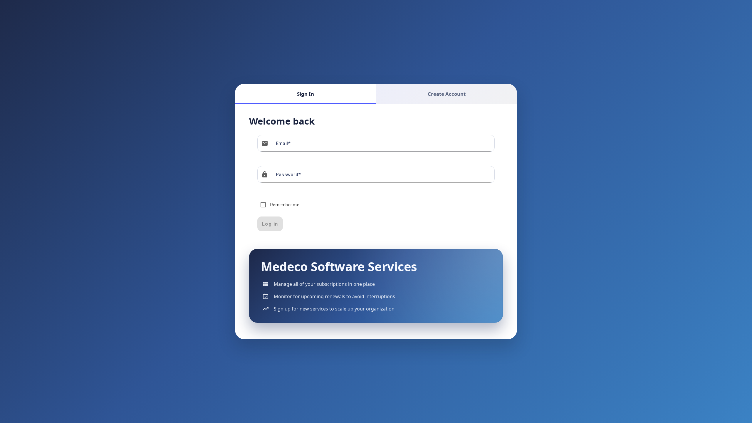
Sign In (305, 93)
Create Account (447, 93)
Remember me (284, 204)
